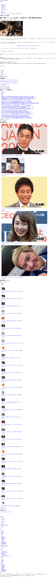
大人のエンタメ (6, 9)
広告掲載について (4, 553)
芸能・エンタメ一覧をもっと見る (4, 86)
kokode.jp (3, 541)
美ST (2, 534)
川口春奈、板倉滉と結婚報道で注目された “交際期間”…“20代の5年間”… (11, 468)
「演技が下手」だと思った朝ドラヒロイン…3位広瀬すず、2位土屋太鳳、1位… (12, 431)
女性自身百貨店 (4, 543)
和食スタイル (3, 537)
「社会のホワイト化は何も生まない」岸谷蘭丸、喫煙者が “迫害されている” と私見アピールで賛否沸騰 (16, 106)
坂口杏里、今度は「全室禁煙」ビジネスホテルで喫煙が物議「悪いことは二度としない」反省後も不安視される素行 (17, 105)
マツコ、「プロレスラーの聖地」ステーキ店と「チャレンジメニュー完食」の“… (13, 174)
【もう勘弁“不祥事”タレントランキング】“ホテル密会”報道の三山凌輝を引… (12, 409)
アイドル (3, 9)
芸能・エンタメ (4, 5)
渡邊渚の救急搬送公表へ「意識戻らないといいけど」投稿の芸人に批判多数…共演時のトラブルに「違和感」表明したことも (19, 98)
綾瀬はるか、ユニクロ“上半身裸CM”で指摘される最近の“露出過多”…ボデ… (12, 335)
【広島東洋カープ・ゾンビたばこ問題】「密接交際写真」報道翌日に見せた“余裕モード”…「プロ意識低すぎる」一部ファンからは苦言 (20, 102)
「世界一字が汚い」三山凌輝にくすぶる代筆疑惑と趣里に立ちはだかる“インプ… (13, 446)
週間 (2, 284)
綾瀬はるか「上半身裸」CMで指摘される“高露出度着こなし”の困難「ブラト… (12, 298)
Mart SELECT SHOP (4, 542)
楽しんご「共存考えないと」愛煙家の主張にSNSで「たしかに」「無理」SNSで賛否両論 (14, 107)
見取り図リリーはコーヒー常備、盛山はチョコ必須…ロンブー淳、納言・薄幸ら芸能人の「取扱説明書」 (16, 112)
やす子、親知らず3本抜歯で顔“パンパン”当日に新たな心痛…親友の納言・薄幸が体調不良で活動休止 (15, 116)
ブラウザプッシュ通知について (6, 555)
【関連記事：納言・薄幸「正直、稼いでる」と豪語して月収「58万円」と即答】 (28, 45)
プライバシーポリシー (5, 552)
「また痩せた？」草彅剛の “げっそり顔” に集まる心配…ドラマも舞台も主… (12, 320)
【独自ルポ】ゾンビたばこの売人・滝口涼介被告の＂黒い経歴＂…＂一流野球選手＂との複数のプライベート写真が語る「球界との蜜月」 (20, 103)
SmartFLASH (3, 539)
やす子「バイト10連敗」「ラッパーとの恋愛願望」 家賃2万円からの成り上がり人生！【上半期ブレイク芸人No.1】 (18, 113)
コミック (3, 520)
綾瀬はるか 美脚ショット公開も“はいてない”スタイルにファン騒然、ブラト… (12, 461)
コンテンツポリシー (4, 551)
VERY (2, 560)
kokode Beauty (3, 569)
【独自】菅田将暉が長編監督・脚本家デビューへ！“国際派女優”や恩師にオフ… (12, 155)
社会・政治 (3, 4)
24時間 (2, 283)
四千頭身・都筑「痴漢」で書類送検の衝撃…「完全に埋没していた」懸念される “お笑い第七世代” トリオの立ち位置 (17, 96)
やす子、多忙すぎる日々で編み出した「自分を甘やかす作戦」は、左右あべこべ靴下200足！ (14, 110)
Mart (2, 562)
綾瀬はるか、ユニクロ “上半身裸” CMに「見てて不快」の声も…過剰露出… (12, 313)
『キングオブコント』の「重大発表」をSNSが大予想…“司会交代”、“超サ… (12, 208)
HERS (2, 533)
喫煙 (2, 93)
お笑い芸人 (3, 91)
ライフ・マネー (4, 7)
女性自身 (3, 538)
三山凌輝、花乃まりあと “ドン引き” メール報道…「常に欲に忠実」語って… (12, 372)
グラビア (3, 8)
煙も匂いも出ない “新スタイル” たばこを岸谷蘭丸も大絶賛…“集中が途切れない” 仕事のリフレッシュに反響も (17, 101)
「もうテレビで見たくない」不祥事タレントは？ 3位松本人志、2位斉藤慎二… (12, 350)
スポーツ (3, 6)
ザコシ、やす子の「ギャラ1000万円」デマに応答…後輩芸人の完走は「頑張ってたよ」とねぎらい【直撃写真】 (17, 117)
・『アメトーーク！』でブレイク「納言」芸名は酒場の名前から (9, 82)
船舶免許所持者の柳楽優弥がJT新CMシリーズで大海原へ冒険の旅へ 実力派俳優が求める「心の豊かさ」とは (17, 104)
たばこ (2, 92)
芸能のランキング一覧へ (3, 508)
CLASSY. (3, 531)
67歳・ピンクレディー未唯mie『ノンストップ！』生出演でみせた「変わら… (12, 424)
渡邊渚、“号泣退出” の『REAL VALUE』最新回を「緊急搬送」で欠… (11, 505)
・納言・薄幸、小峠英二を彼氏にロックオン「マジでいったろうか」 (9, 81)
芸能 (2, 156)
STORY (3, 532)
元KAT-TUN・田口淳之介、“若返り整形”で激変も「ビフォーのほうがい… (12, 357)
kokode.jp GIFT (3, 571)
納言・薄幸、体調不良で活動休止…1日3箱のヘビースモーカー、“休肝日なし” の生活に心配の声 (15, 115)
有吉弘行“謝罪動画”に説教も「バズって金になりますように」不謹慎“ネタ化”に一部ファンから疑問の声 (16, 99)
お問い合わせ (3, 556)
